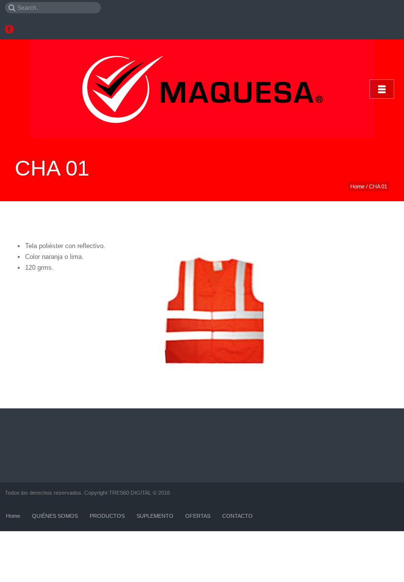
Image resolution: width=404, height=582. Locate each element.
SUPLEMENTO (154, 516)
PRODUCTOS (107, 516)
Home (357, 186)
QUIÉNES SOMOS (55, 516)
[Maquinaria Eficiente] (202, 88)
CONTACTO (237, 516)
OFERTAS (197, 516)
